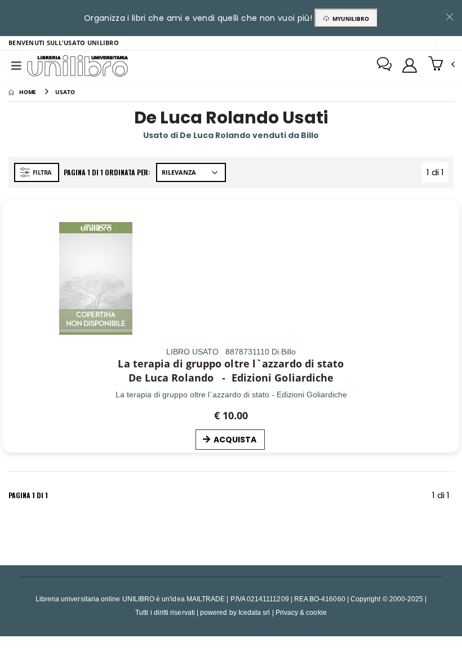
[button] (441, 65)
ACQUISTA (235, 439)
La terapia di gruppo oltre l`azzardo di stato (231, 363)
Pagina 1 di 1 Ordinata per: (107, 172)
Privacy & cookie (301, 612)
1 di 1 (437, 174)
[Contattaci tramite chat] (384, 65)
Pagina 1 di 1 (28, 495)
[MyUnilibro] (409, 65)
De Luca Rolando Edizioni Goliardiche (231, 377)
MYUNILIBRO (349, 19)
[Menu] (16, 66)
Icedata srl (254, 612)
